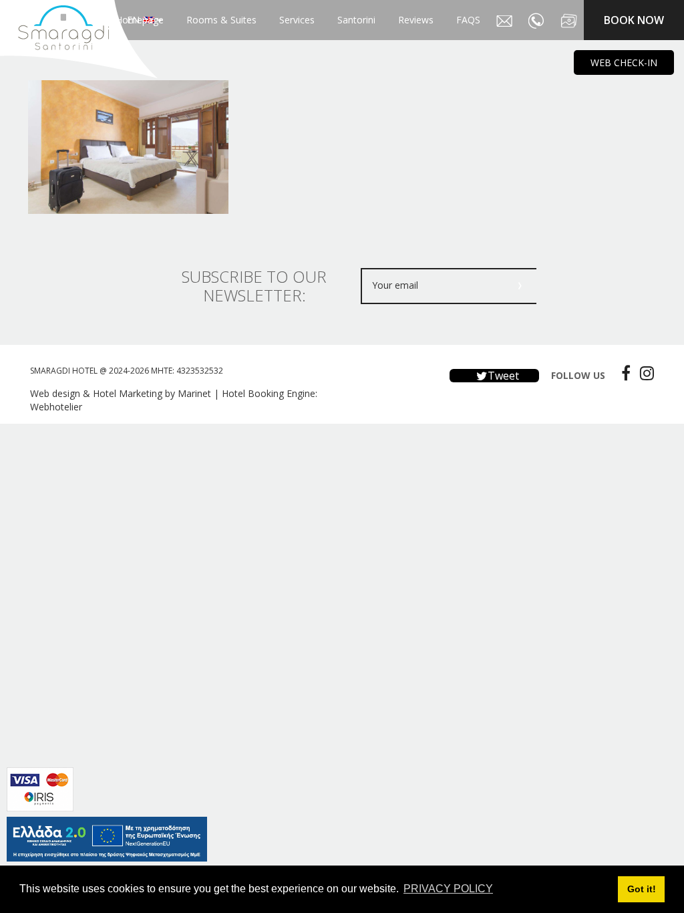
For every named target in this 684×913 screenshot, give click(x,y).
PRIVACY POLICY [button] (448, 888)
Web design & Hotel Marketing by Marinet (120, 393)
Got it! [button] (641, 889)
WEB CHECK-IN (623, 62)
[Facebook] (623, 373)
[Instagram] (643, 373)
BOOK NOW (634, 20)
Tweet (502, 375)
